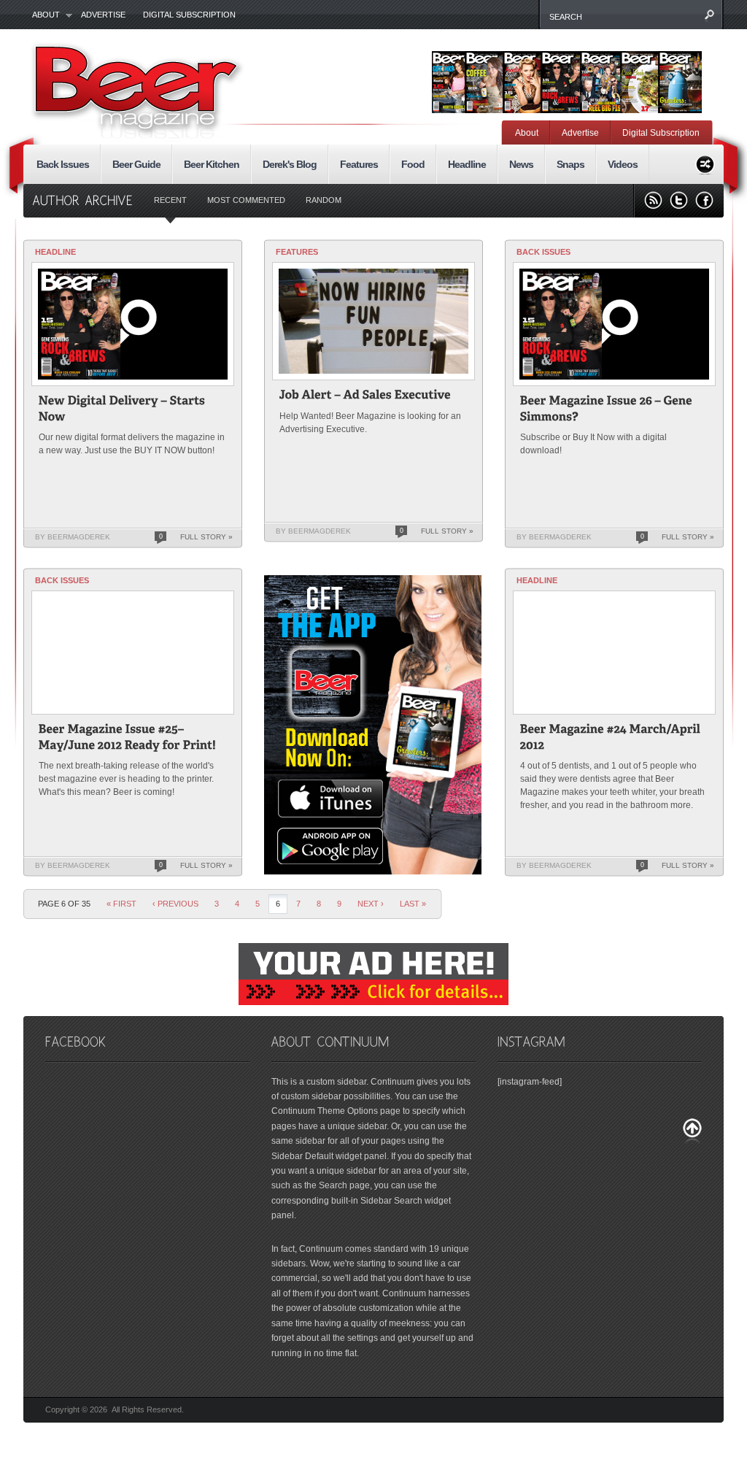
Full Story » (206, 537)
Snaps (570, 164)
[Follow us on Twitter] (679, 200)
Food (413, 164)
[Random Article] (705, 162)
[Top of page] (692, 1131)
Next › (370, 903)
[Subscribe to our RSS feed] (653, 200)
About (41, 15)
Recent (170, 200)
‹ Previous (175, 903)
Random (323, 200)
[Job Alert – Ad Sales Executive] (365, 397)
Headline (467, 164)
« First (121, 903)
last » (413, 903)
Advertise (103, 14)
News (521, 164)
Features (359, 164)
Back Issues (62, 164)
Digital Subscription (189, 14)
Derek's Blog (290, 164)
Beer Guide (136, 164)
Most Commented (246, 200)
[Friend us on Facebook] (704, 200)
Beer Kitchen (211, 164)
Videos (623, 164)
